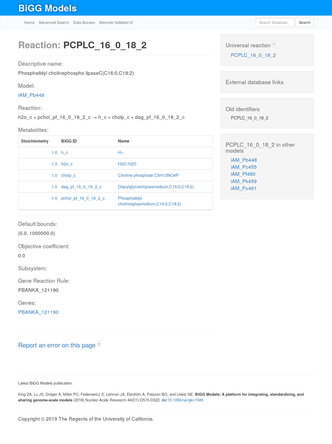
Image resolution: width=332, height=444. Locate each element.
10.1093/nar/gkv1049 (185, 399)
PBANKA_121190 (38, 311)
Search (304, 22)
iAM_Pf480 (243, 173)
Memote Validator (114, 22)
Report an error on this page (57, 344)
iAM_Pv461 (244, 187)
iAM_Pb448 (31, 94)
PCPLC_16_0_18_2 (253, 54)
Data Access (84, 22)
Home (29, 22)
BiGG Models (47, 7)
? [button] (99, 344)
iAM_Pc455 (244, 166)
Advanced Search (54, 22)
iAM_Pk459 (244, 180)
